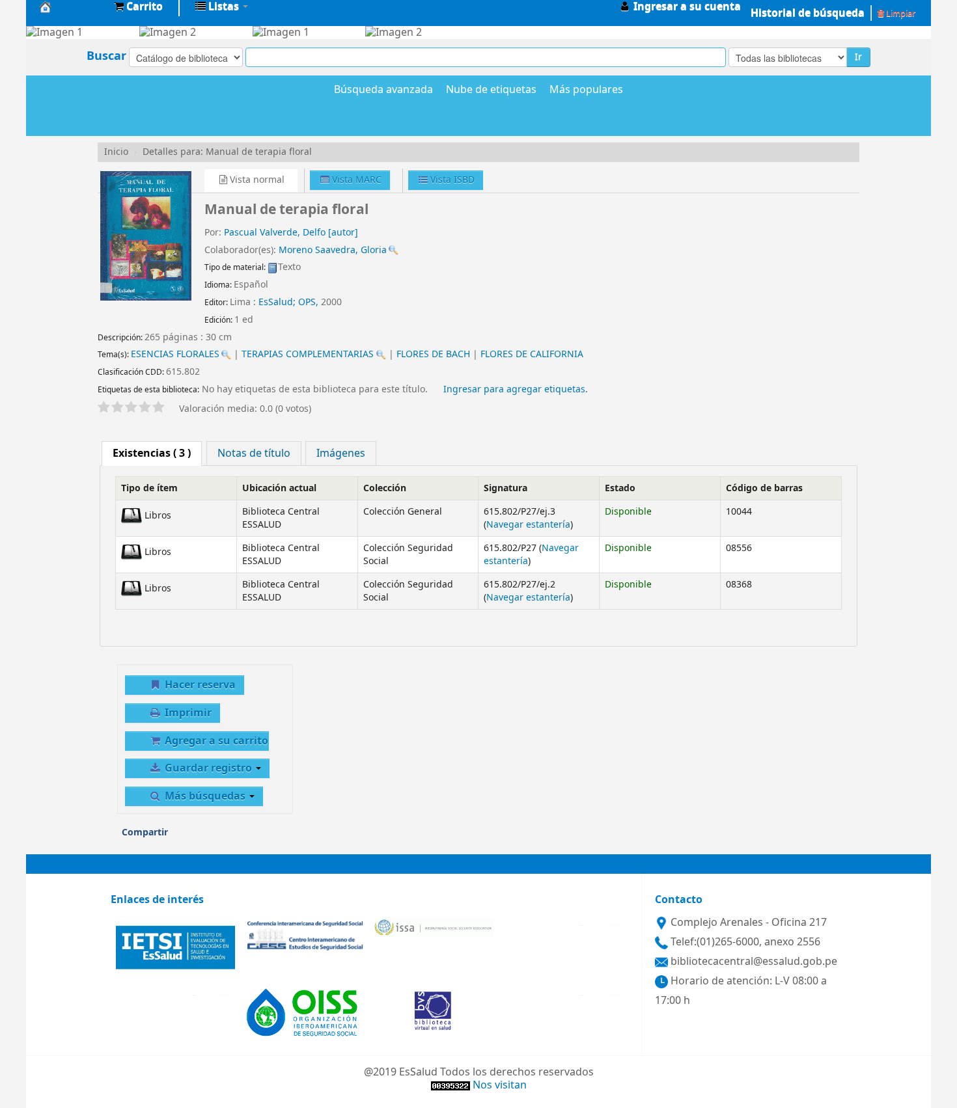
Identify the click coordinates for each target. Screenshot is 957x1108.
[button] (138, 6)
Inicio (116, 152)
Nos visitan (500, 1085)
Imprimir (187, 713)
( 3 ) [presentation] (152, 453)
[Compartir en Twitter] (263, 836)
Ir (858, 57)
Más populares (586, 90)
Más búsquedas (205, 796)
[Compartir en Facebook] (209, 836)
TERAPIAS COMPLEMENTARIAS (308, 354)
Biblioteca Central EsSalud (71, 6)
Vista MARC (355, 180)
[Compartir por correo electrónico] (182, 836)
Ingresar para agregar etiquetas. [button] (515, 389)
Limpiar (899, 13)
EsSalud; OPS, (289, 302)
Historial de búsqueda (808, 13)
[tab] (152, 453)
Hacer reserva (199, 685)
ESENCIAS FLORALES (175, 354)
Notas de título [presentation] (253, 453)
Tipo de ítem (149, 488)
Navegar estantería (528, 525)
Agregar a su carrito (215, 741)
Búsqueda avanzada (383, 90)
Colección (384, 488)
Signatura (505, 488)
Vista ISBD (451, 180)
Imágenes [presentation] (340, 453)
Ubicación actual (279, 488)
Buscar (106, 55)
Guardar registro (208, 768)
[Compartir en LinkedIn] (235, 836)
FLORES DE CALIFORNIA (531, 354)
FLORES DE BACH (433, 354)
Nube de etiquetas (491, 90)
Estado (620, 488)
